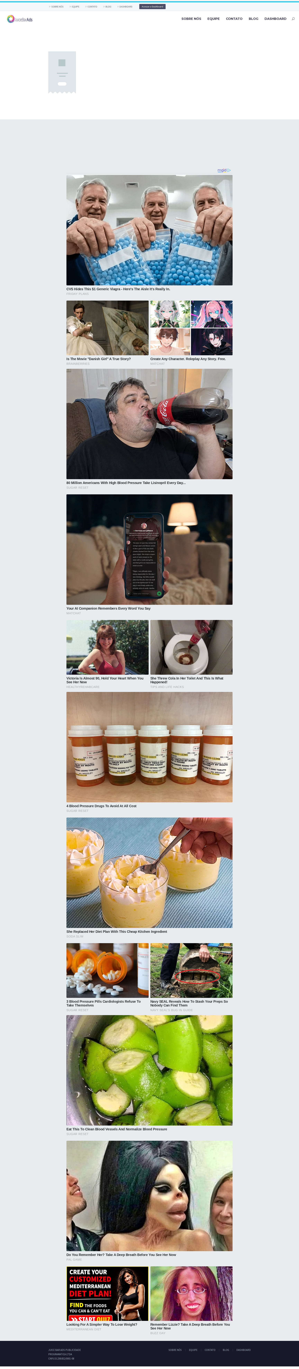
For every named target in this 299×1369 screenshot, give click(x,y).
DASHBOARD (126, 6)
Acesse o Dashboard (152, 6)
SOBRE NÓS (57, 6)
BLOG (108, 6)
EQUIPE (75, 6)
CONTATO (92, 6)
